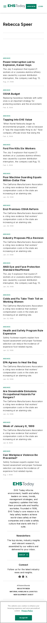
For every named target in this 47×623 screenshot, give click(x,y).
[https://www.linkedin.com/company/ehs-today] (23, 576)
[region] (23, 612)
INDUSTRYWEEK (23, 588)
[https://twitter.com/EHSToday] (26, 576)
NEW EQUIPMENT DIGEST (24, 595)
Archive (6, 58)
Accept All (23, 618)
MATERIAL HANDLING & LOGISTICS (23, 592)
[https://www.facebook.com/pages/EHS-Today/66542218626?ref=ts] (19, 576)
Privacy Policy (27, 611)
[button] (5, 6)
